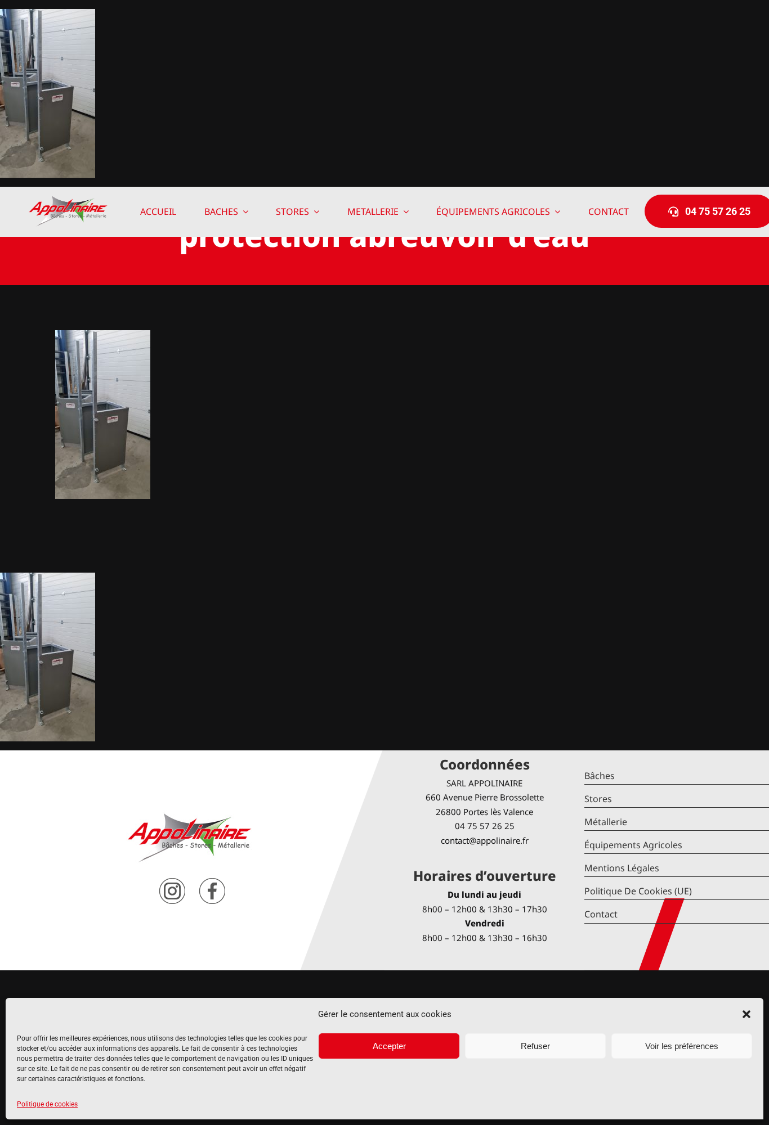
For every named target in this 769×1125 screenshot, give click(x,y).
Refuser (535, 1046)
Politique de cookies (47, 1104)
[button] (746, 1014)
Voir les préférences (681, 1046)
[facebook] (212, 882)
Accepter (389, 1046)
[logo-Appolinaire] (68, 200)
